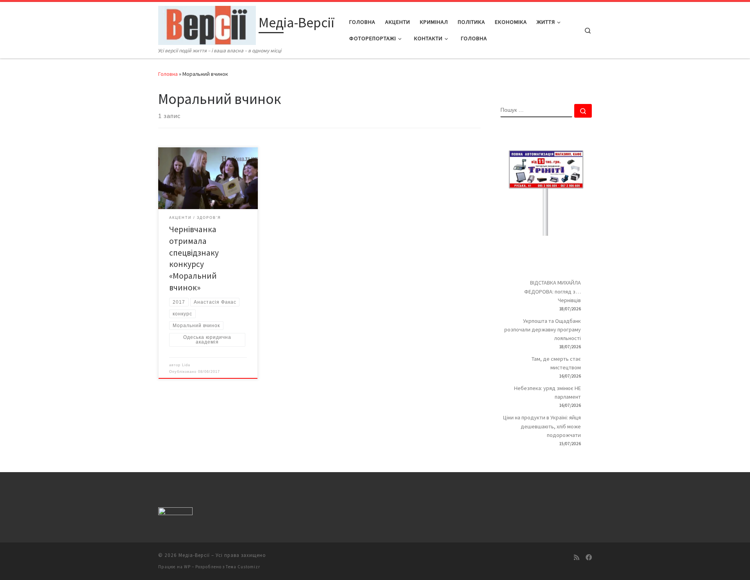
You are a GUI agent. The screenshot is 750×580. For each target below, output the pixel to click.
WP (187, 566)
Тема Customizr (243, 566)
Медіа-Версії (194, 555)
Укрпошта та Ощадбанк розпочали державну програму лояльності (542, 329)
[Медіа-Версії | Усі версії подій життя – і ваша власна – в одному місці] (207, 24)
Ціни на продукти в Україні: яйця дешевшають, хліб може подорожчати (542, 426)
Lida (186, 365)
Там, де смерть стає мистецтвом (556, 363)
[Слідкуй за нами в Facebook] (589, 557)
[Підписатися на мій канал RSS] (576, 557)
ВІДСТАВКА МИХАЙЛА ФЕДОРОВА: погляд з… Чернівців (552, 291)
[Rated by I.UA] (175, 512)
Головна (168, 73)
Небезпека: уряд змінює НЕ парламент (547, 392)
